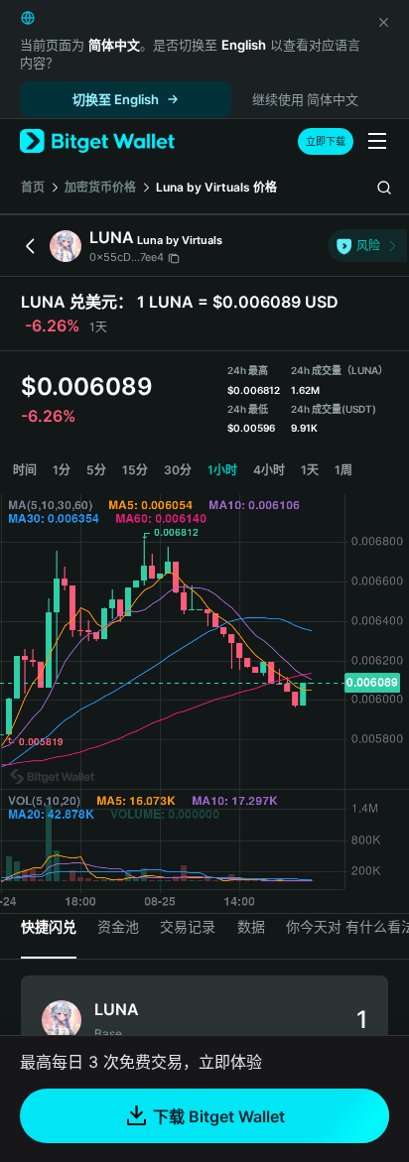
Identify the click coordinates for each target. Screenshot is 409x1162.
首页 (33, 187)
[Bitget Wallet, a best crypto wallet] (97, 141)
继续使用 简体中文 (305, 99)
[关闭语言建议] (383, 22)
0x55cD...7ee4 (126, 257)
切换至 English (115, 99)
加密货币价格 (100, 187)
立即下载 (325, 141)
